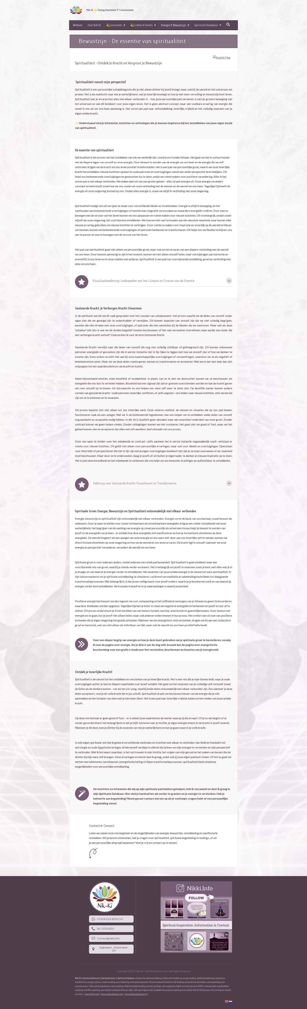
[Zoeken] (228, 24)
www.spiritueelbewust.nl (136, 994)
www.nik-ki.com (92, 994)
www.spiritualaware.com (112, 994)
